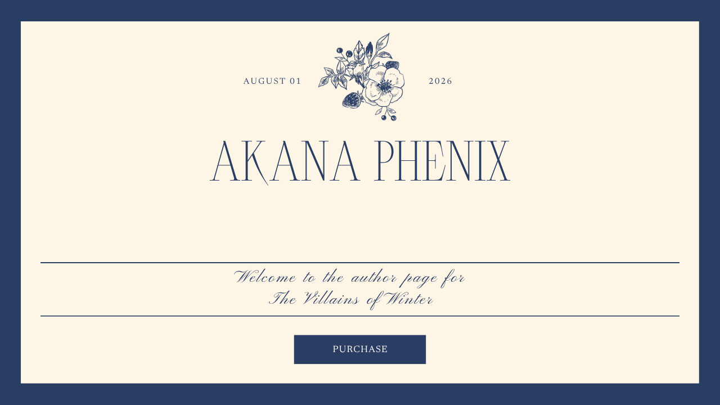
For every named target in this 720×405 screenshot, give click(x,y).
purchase (360, 350)
